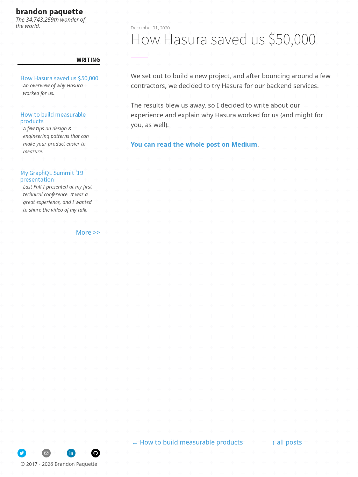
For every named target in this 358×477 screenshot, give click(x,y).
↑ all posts (287, 442)
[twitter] (21, 453)
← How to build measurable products (187, 442)
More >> (88, 232)
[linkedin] (71, 453)
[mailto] (46, 453)
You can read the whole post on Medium (194, 144)
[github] (95, 453)
